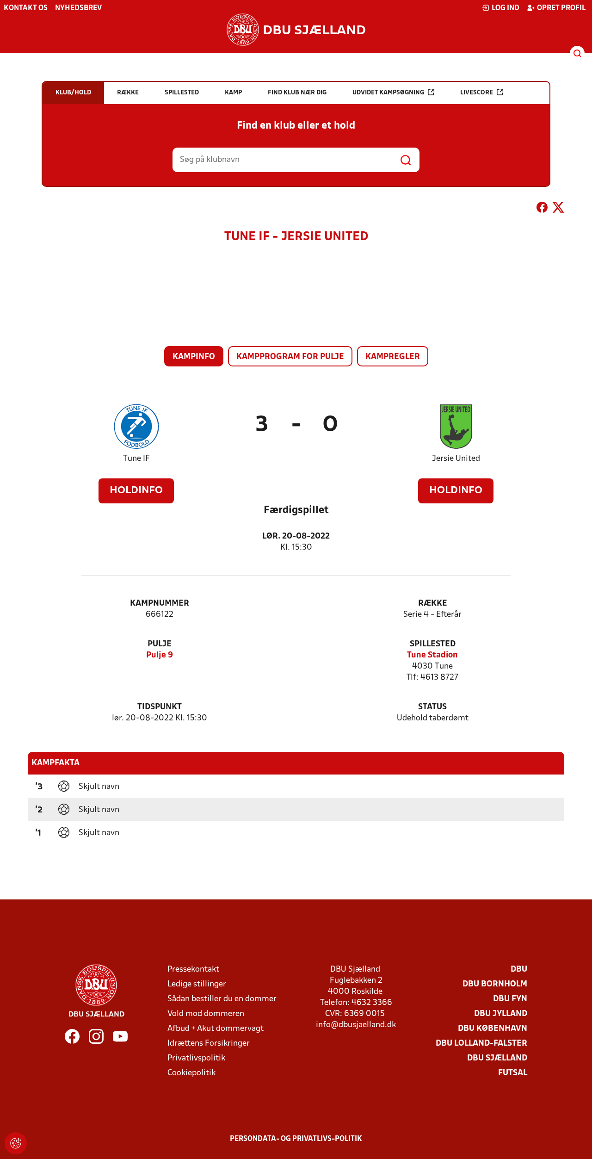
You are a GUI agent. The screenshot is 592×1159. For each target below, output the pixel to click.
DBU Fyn (510, 999)
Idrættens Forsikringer (208, 1043)
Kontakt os (26, 8)
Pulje (160, 644)
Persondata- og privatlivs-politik (296, 1139)
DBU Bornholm (494, 984)
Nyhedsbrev (78, 8)
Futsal (512, 1073)
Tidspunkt (159, 707)
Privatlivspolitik (196, 1058)
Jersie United (456, 459)
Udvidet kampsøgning (388, 93)
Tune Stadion (432, 655)
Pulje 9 (159, 655)
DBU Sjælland (497, 1058)
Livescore (476, 93)
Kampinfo (194, 357)
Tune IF (136, 459)
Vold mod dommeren (205, 1014)
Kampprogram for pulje (290, 357)
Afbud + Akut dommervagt (215, 1029)
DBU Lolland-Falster (481, 1043)
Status (432, 707)
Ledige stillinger (196, 984)
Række (432, 603)
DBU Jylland (500, 1014)
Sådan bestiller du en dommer (222, 999)
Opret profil (561, 8)
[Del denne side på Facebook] (542, 209)
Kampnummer (159, 603)
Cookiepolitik (191, 1073)
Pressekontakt (193, 969)
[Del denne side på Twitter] (558, 209)
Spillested (433, 644)
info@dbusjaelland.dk (356, 1025)
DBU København (492, 1029)
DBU (519, 969)
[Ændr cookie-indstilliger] (16, 1143)
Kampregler (392, 357)
